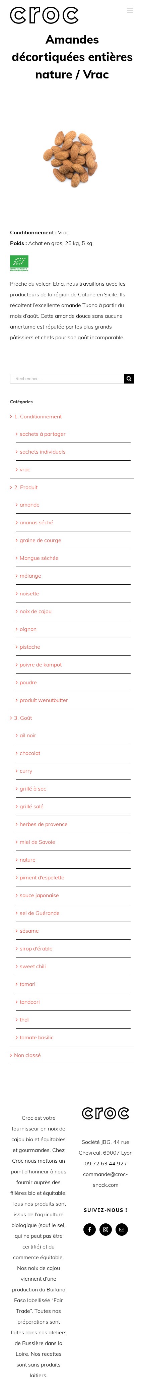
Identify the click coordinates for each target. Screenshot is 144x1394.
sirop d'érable (36, 948)
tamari (27, 984)
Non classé (27, 1055)
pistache (30, 646)
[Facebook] (89, 1229)
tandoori (30, 1001)
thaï (24, 1019)
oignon (28, 629)
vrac (25, 469)
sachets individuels (43, 451)
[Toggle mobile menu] (130, 10)
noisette (29, 593)
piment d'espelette (42, 877)
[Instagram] (105, 1229)
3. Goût (23, 717)
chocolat (30, 753)
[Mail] (122, 1229)
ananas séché (36, 522)
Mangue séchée (39, 558)
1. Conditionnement (38, 416)
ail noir (28, 735)
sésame (29, 930)
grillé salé (32, 806)
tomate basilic (37, 1037)
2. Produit (26, 487)
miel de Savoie (37, 841)
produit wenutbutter (44, 700)
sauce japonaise (39, 895)
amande (30, 504)
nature (27, 859)
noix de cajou (36, 611)
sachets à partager (43, 433)
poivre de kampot (41, 664)
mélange (30, 575)
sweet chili (33, 966)
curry (26, 770)
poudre (28, 682)
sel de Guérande (40, 913)
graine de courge (40, 540)
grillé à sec (33, 788)
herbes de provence (44, 824)
